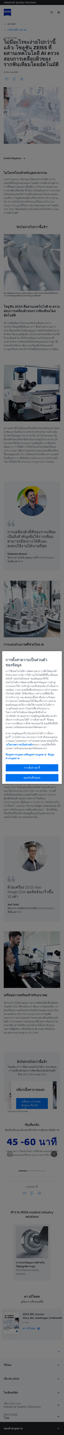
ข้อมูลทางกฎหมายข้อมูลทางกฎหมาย (26, 754)
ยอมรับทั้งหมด (32, 777)
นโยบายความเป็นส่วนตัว (19, 744)
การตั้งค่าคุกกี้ (32, 767)
